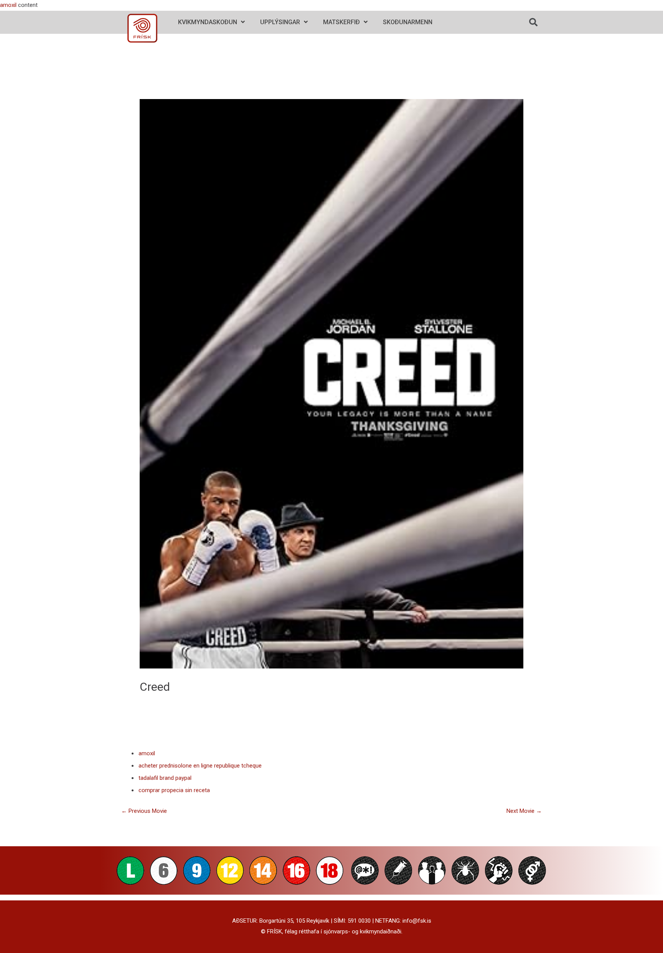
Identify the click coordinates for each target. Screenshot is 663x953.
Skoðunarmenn (407, 22)
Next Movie (524, 810)
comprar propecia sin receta (174, 790)
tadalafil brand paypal (165, 777)
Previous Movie (144, 810)
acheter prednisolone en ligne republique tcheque (200, 765)
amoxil (8, 5)
